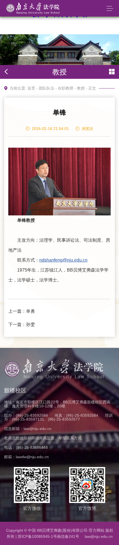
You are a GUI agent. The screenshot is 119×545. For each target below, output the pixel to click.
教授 (81, 88)
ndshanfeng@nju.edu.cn (63, 260)
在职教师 (65, 88)
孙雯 (30, 324)
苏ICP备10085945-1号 (37, 536)
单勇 (30, 311)
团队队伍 (46, 88)
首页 (31, 88)
